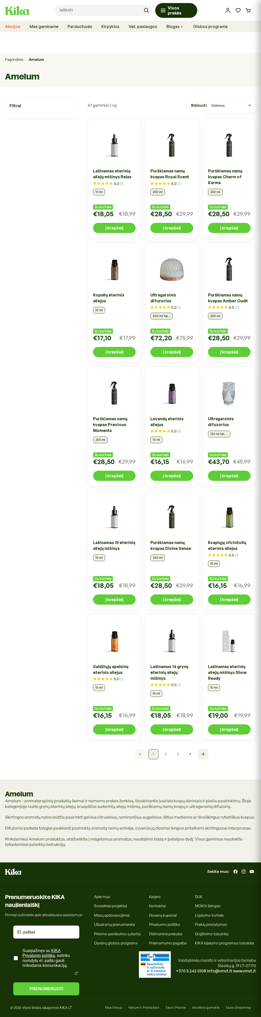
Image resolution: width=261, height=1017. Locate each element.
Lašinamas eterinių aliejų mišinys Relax (112, 173)
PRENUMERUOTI (46, 989)
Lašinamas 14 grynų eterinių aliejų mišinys (169, 672)
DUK (198, 896)
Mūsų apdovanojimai (111, 915)
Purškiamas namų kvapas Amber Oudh (228, 297)
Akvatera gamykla (205, 1007)
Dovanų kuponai (163, 915)
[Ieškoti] (146, 10)
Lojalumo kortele (209, 915)
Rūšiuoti (199, 105)
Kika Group (113, 1007)
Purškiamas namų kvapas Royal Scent (169, 173)
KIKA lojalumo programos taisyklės (224, 943)
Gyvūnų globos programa (116, 943)
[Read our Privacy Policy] (76, 973)
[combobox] (103, 10)
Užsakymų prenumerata (114, 924)
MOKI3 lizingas (207, 905)
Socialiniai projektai (110, 905)
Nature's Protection (144, 1007)
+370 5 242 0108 (191, 970)
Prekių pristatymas (211, 924)
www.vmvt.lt (244, 970)
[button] (248, 10)
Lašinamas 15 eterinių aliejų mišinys (114, 545)
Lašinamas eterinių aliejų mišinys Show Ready (227, 672)
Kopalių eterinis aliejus (108, 297)
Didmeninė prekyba (165, 933)
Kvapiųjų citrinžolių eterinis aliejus (227, 545)
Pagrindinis (14, 59)
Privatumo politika (164, 924)
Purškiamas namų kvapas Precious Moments (110, 424)
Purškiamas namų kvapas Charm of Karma (225, 176)
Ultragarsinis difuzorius (163, 297)
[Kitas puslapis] (203, 754)
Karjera (155, 896)
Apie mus (102, 896)
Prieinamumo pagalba (168, 943)
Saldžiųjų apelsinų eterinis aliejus (110, 669)
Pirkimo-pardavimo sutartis (117, 933)
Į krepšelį (114, 227)
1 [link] (153, 754)
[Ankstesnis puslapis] (140, 754)
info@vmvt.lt (219, 970)
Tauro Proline (176, 1007)
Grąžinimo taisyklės (212, 933)
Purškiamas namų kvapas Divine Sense (170, 545)
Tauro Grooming (238, 1007)
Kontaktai (157, 905)
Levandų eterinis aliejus (167, 421)
